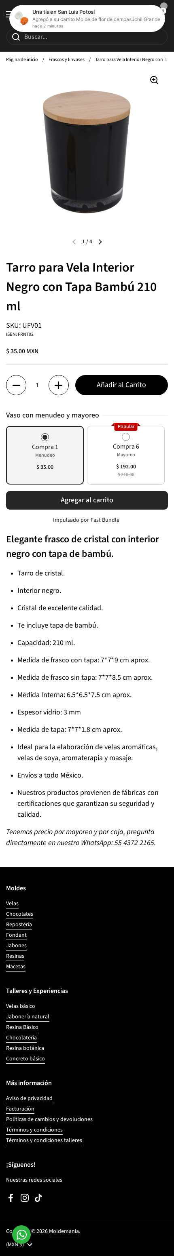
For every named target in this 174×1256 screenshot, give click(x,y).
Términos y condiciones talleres (44, 1140)
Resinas (15, 956)
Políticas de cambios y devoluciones (49, 1119)
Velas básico (20, 1006)
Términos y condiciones (34, 1130)
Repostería (19, 925)
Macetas (15, 967)
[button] (16, 385)
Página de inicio (22, 59)
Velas (12, 904)
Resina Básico (22, 1027)
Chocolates (19, 914)
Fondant (16, 935)
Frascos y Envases (67, 59)
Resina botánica (25, 1048)
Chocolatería (21, 1038)
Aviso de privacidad (29, 1098)
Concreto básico (25, 1059)
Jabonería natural (27, 1017)
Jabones (16, 946)
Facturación (20, 1109)
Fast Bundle (105, 520)
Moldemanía (64, 1231)
